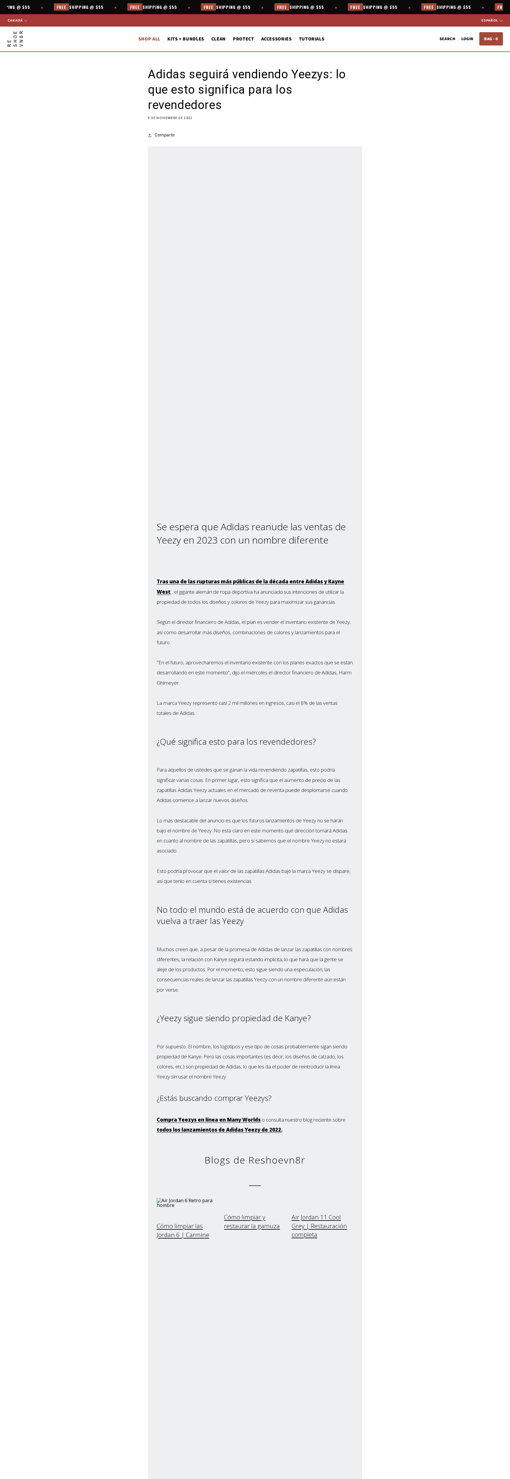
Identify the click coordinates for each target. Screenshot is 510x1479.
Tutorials (312, 39)
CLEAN (218, 39)
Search (447, 38)
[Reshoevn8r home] (15, 39)
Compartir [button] (165, 135)
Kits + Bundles (185, 39)
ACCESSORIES (276, 39)
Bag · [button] (491, 38)
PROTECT (243, 39)
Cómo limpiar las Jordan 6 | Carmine (183, 1230)
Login (467, 38)
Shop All (149, 39)
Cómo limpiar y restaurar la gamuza (252, 1221)
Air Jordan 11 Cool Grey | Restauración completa (319, 1226)
